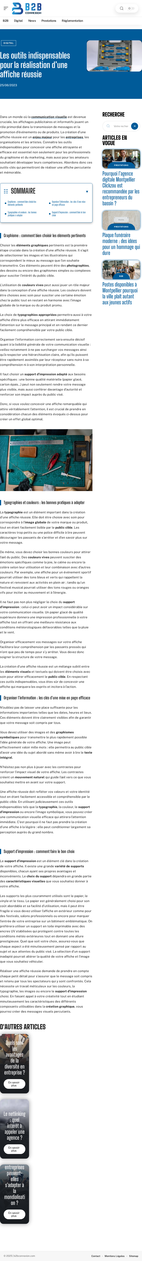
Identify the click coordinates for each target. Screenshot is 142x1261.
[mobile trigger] (7, 8)
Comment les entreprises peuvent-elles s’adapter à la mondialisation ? (14, 1179)
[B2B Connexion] (26, 8)
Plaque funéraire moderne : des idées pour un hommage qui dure (121, 244)
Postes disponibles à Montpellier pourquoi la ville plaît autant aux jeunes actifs (120, 293)
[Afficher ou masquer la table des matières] (62, 191)
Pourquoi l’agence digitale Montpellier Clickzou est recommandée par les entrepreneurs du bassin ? (120, 188)
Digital (9, 43)
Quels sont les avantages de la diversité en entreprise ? (14, 1058)
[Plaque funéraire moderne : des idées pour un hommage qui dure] (121, 220)
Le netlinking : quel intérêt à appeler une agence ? (14, 1126)
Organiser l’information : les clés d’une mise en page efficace (68, 203)
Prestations (121, 165)
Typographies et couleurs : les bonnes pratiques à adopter (22, 214)
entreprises (74, 137)
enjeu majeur (42, 137)
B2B (121, 276)
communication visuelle (49, 117)
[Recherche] (121, 8)
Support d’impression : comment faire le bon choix (69, 214)
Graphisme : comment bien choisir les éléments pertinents (22, 203)
